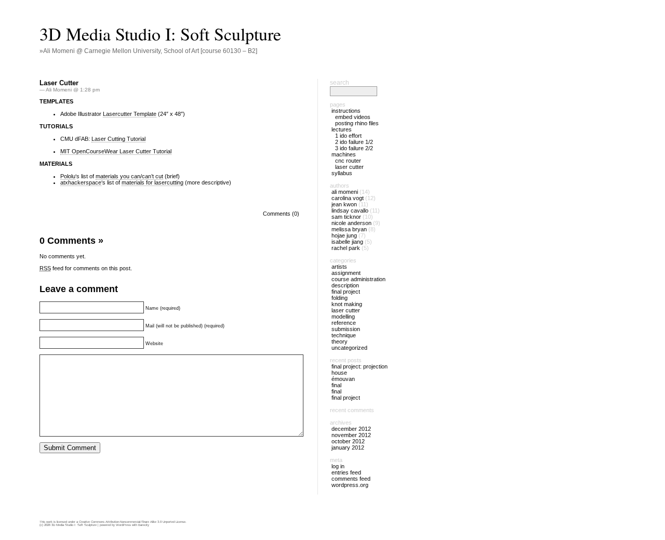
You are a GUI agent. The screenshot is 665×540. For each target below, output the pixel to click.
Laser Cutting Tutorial (118, 139)
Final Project (345, 291)
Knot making (346, 304)
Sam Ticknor (346, 217)
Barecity (143, 524)
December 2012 (351, 429)
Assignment (346, 273)
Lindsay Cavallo (349, 210)
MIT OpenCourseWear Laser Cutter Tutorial (115, 151)
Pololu (67, 176)
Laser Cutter (58, 83)
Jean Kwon (344, 204)
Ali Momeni (344, 192)
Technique (343, 335)
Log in (337, 466)
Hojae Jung (344, 235)
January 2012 (347, 447)
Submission (345, 329)
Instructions (346, 111)
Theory (339, 341)
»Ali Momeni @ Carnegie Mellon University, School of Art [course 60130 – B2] (148, 51)
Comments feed (350, 479)
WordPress (123, 524)
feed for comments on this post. (85, 268)
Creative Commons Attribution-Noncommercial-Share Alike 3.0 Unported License (132, 521)
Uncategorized (349, 348)
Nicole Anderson (351, 223)
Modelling (343, 316)
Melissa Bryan (349, 229)
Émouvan (343, 379)
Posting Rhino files (357, 123)
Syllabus (341, 173)
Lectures (341, 129)
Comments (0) (281, 213)
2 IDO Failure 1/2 (354, 142)
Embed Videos (352, 117)
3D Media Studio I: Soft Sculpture (160, 34)
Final (336, 385)
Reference (343, 323)
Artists (339, 267)
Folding (339, 298)
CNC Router (348, 160)
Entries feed (346, 472)
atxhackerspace (80, 182)
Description (345, 285)
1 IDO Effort (348, 136)
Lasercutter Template (129, 114)
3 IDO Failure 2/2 (354, 148)
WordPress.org (349, 485)
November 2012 (351, 435)
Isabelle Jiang (347, 242)
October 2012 (348, 441)
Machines (343, 154)
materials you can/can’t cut (129, 176)
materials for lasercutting (152, 182)
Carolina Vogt (347, 198)
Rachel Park (345, 248)
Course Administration (358, 279)
